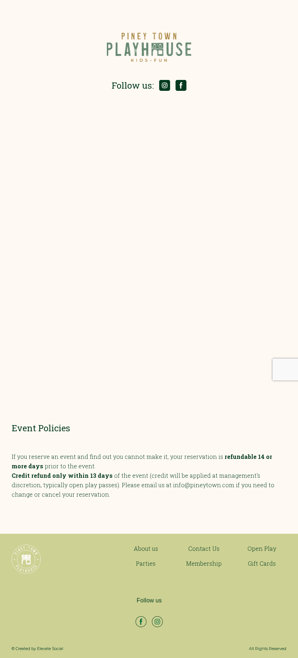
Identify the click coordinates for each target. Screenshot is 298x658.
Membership (204, 563)
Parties (146, 563)
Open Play (261, 548)
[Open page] (57, 559)
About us (146, 548)
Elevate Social (50, 648)
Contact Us (204, 548)
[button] (164, 85)
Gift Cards (262, 563)
